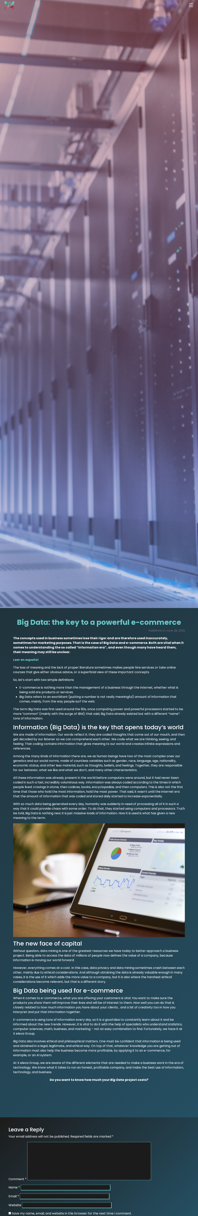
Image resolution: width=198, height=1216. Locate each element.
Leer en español (25, 660)
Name (14, 1187)
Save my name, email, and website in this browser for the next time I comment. (72, 1213)
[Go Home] (7, 5)
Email (14, 1196)
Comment (17, 1179)
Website (15, 1205)
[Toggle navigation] (191, 5)
